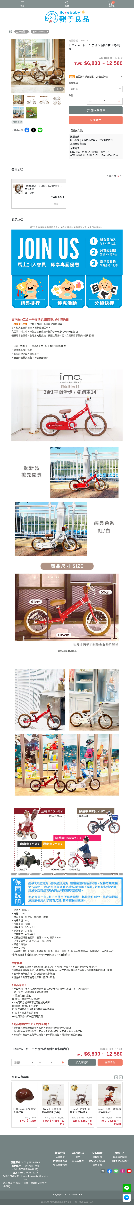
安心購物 (97, 1153)
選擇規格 (73, 83)
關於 (78, 1157)
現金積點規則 (120, 1157)
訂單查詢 (97, 1165)
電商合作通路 (60, 1165)
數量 (71, 95)
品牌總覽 (60, 1157)
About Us (78, 1153)
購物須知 (97, 1157)
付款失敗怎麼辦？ (120, 1161)
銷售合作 (60, 1153)
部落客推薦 (78, 1161)
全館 (71, 76)
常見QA (119, 1153)
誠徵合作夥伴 (60, 1161)
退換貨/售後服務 (97, 1161)
